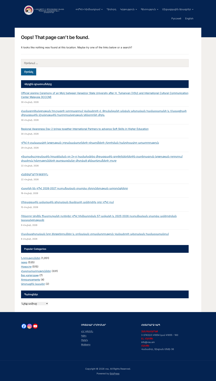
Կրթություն (127, 9)
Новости (26, 266)
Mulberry (85, 344)
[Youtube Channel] (35, 326)
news (24, 262)
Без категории (30, 275)
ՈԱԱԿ (84, 340)
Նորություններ (30, 258)
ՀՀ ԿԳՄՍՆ (87, 331)
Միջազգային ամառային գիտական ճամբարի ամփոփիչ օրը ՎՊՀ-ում (67, 202)
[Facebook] (23, 326)
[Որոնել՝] (105, 63)
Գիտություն (148, 9)
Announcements (30, 279)
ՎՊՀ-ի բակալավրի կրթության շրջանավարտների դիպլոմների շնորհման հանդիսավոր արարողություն (90, 142)
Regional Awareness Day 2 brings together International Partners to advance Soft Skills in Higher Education (84, 128)
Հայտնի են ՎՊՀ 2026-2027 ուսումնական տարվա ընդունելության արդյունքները (74, 188)
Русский (176, 18)
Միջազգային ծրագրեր (176, 9)
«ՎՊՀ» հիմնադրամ (88, 9)
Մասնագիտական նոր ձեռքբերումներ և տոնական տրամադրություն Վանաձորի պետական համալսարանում (95, 234)
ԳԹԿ (83, 335)
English (189, 18)
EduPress (114, 373)
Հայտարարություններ (36, 271)
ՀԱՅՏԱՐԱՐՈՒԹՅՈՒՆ (34, 174)
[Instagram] (29, 326)
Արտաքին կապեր (33, 283)
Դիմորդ (111, 9)
